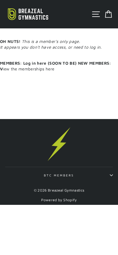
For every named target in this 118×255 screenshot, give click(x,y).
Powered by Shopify (59, 200)
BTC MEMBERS (59, 175)
